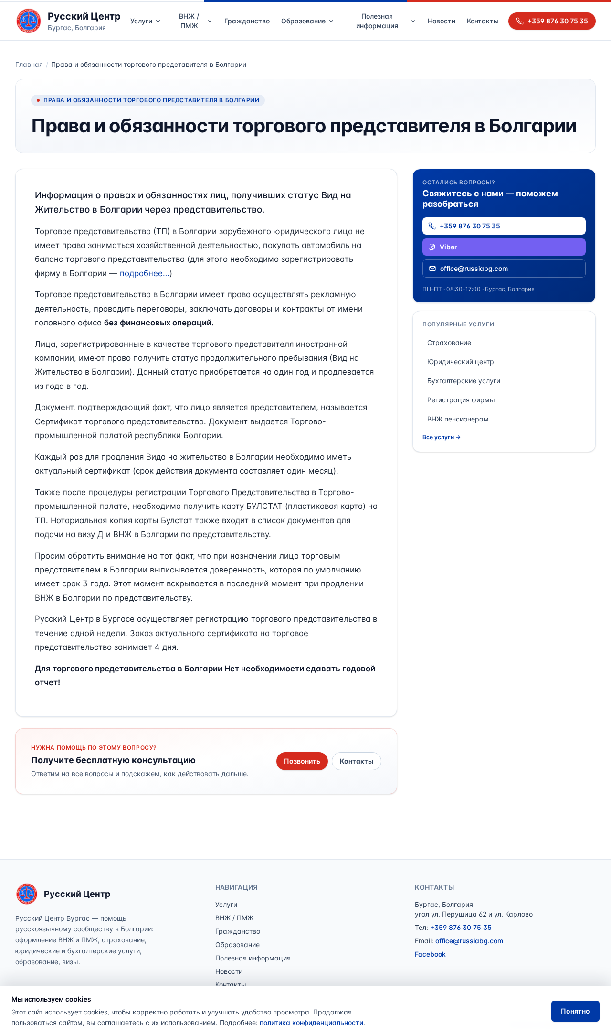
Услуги (141, 21)
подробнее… (144, 273)
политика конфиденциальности (311, 1022)
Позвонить (302, 761)
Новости (441, 21)
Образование (303, 21)
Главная (29, 64)
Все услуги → (441, 437)
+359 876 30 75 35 (557, 21)
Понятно (575, 1011)
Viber (448, 247)
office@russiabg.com (474, 268)
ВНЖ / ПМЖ (189, 21)
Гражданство (247, 21)
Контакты (483, 21)
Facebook (430, 954)
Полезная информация (377, 21)
